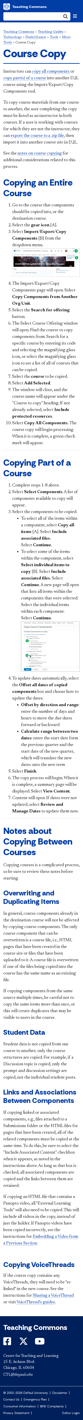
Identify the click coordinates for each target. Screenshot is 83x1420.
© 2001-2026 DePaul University (25, 1393)
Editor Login (71, 1413)
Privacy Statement (16, 1413)
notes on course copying (39, 153)
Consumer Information (19, 1406)
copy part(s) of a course (24, 78)
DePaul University (6, 6)
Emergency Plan (35, 1399)
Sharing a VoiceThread (53, 1295)
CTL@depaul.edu (18, 1375)
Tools (54, 37)
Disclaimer (59, 1393)
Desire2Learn (35, 37)
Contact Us (11, 1399)
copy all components (50, 71)
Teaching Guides (50, 32)
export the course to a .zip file (37, 136)
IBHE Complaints (52, 1406)
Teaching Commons (29, 6)
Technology (12, 37)
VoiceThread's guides (36, 1302)
